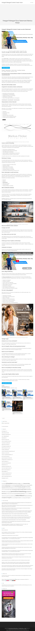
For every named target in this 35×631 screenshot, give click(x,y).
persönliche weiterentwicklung (10, 493)
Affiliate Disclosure (21, 628)
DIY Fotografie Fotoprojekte (5, 446)
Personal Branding (16, 99)
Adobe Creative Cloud (5, 432)
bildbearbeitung (4, 485)
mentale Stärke (23, 489)
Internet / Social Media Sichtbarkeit (6, 454)
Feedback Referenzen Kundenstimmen (14, 628)
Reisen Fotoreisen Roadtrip (5, 469)
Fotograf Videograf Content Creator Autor (12, 2)
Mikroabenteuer (5, 182)
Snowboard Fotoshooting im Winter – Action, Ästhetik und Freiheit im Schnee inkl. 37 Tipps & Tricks (15, 515)
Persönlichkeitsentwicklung (19, 493)
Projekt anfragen (6, 67)
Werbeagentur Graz (4, 478)
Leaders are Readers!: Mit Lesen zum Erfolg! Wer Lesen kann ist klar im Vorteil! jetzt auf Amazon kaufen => (16, 560)
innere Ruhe (17, 486)
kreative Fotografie (22, 487)
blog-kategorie (4, 437)
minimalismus (29, 489)
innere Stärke (28, 486)
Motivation (4, 491)
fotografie (28, 485)
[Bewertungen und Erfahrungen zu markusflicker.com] (20, 579)
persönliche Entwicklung (18, 491)
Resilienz (30, 493)
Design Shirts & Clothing (5, 444)
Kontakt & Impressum (26, 628)
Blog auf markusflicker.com (7, 276)
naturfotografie (8, 491)
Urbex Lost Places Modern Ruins (6, 476)
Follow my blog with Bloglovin (9, 579)
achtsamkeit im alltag (16, 483)
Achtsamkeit (9, 483)
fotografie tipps (7, 486)
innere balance (12, 486)
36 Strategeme (4, 431)
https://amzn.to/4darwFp (5, 576)
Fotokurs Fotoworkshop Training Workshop (8, 451)
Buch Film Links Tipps (5, 439)
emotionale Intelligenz (19, 485)
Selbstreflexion (20, 495)
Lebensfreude (3, 489)
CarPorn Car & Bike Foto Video (6, 441)
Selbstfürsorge (13, 495)
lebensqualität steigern (8, 489)
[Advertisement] (17, 12)
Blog (25, 628)
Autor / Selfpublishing (5, 436)
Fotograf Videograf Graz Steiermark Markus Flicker (11, 628)
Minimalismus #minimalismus (6, 466)
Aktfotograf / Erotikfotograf (5, 434)
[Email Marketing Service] (8, 603)
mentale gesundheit (16, 489)
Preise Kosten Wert (20, 628)
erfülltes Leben (24, 485)
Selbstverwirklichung (28, 495)
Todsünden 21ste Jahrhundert (6, 474)
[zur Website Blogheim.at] (31, 579)
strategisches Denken (17, 497)
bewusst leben (26, 483)
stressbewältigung (23, 497)
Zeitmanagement (28, 497)
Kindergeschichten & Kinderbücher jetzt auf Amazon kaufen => (10, 535)
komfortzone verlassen (9, 487)
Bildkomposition (8, 485)
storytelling (13, 497)
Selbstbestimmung (4, 495)
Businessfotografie (10, 99)
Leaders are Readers (4, 461)
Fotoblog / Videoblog (4, 449)
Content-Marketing (13, 485)
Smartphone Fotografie (6, 497)
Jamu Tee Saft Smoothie (5, 456)
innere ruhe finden (22, 486)
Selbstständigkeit (4, 471)
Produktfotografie (4, 99)
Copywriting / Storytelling (5, 442)
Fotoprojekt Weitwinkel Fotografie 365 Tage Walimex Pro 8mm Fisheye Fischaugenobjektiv (14, 519)
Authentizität (21, 483)
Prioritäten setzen (26, 493)
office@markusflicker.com (6, 386)
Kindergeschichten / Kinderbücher (6, 459)
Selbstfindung (9, 495)
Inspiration (4, 487)
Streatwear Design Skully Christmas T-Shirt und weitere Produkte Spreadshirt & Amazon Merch (14, 513)
